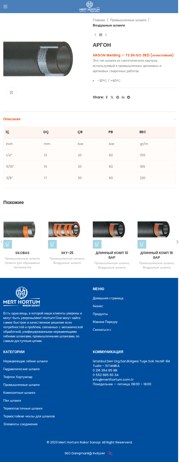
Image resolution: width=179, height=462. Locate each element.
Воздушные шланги (109, 25)
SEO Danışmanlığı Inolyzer (85, 453)
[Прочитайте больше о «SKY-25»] (52, 244)
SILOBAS (22, 253)
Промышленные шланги (128, 20)
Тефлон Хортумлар (17, 377)
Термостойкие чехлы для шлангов (29, 416)
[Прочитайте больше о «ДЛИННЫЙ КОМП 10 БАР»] (97, 244)
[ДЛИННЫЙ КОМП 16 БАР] (157, 229)
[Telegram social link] (128, 97)
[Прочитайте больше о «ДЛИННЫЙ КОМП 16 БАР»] (142, 244)
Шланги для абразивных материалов (22, 265)
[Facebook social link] (106, 97)
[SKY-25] (67, 229)
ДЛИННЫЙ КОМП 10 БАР (112, 255)
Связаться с (102, 329)
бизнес (98, 306)
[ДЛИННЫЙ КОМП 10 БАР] (112, 229)
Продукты (100, 314)
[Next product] (105, 35)
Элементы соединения (20, 424)
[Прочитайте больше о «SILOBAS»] (7, 244)
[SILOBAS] (22, 229)
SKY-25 (67, 253)
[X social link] (112, 97)
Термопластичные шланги (22, 408)
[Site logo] (89, 6)
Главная (99, 20)
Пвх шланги (12, 400)
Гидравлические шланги (21, 369)
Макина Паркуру (105, 321)
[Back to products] (100, 35)
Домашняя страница (108, 298)
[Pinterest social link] (117, 97)
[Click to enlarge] (11, 92)
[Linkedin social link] (123, 97)
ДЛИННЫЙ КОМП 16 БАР (156, 255)
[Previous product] (95, 35)
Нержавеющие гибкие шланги (25, 361)
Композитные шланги (19, 392)
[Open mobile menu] (5, 6)
